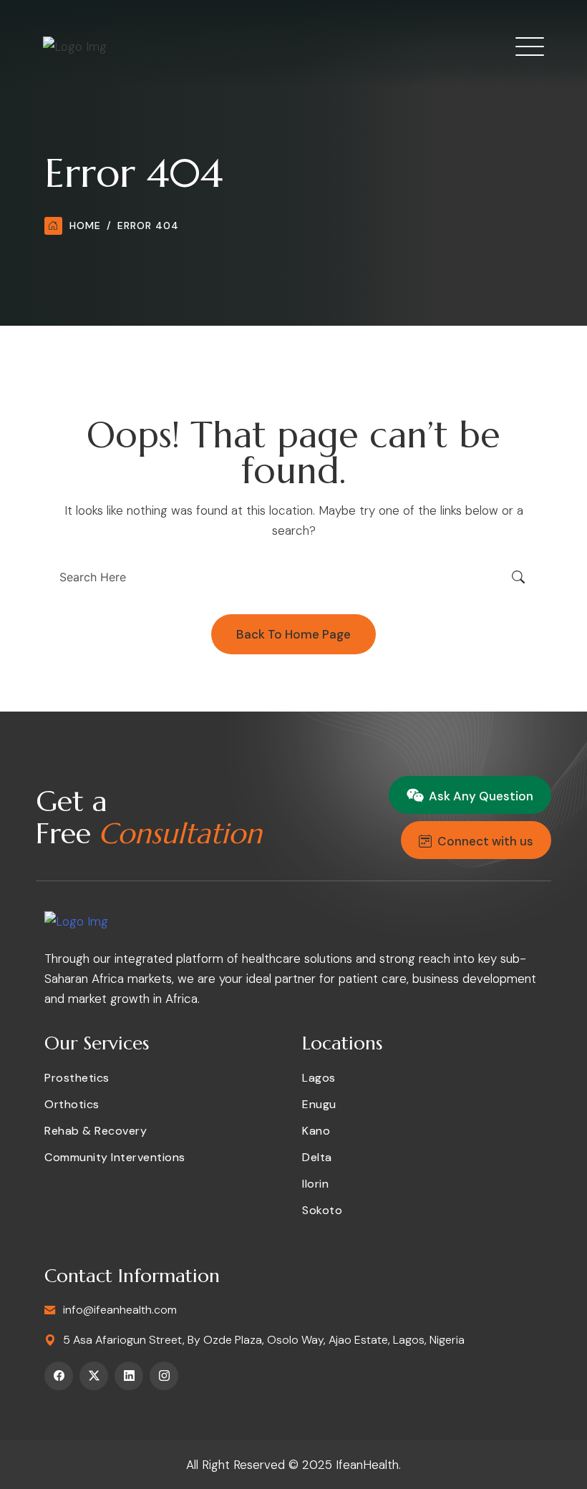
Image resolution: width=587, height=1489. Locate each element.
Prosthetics (77, 1077)
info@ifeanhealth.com (120, 1309)
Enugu (319, 1104)
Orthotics (72, 1104)
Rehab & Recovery (95, 1130)
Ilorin (315, 1183)
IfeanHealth (367, 1465)
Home (85, 225)
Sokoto (322, 1210)
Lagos (319, 1077)
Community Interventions (114, 1157)
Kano (316, 1130)
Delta (317, 1157)
